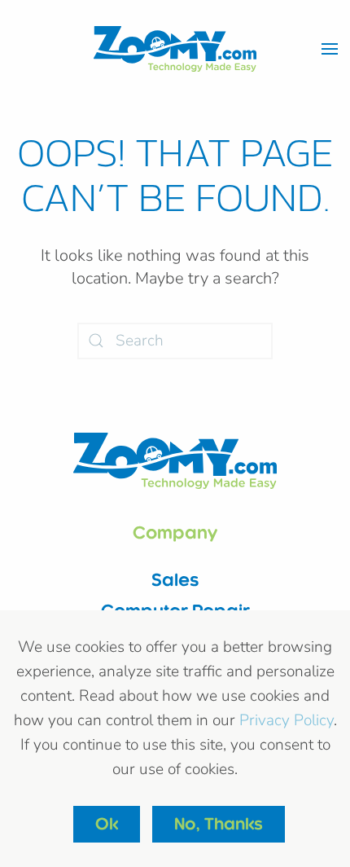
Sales (175, 579)
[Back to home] (175, 49)
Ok (106, 824)
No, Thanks (218, 824)
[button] (330, 49)
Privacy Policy (286, 720)
